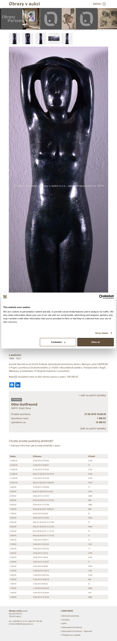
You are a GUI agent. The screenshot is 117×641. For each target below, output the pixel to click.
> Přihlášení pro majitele (70, 635)
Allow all (95, 342)
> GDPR (63, 623)
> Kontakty (64, 619)
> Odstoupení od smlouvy (71, 627)
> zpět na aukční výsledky (92, 395)
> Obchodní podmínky (69, 616)
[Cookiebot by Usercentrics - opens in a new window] (101, 297)
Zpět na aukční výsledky (93, 428)
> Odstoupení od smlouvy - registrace (76, 631)
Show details (101, 333)
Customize (56, 342)
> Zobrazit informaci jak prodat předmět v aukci (34, 445)
